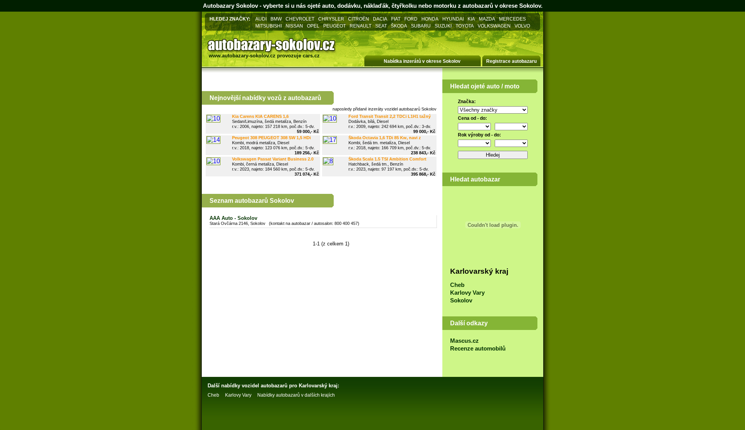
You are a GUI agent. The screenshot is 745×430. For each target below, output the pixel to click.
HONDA (429, 18)
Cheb (457, 285)
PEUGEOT (334, 25)
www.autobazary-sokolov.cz (242, 56)
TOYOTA (465, 25)
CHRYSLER (331, 18)
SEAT (381, 25)
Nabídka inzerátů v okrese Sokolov (422, 61)
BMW (276, 18)
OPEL (313, 25)
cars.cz (311, 56)
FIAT (395, 18)
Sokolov (461, 300)
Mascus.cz (464, 341)
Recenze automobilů (478, 348)
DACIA (380, 18)
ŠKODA (399, 25)
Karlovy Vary (467, 293)
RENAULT (360, 25)
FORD (411, 18)
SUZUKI (443, 25)
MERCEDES (512, 18)
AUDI (261, 18)
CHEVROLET (300, 18)
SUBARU (421, 25)
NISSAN (294, 25)
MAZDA (487, 18)
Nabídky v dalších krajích (296, 395)
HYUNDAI (453, 18)
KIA (471, 18)
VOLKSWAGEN (494, 25)
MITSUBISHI (268, 25)
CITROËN (358, 18)
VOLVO (522, 25)
